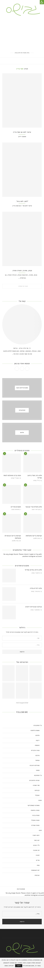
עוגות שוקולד (35, 820)
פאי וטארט (36, 785)
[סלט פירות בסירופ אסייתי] (9, 575)
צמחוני (37, 760)
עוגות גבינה (35, 815)
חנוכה (37, 855)
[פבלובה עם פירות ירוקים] (9, 612)
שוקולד (37, 795)
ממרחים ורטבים (34, 765)
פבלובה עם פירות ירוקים (33, 607)
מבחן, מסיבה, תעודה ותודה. (22, 270)
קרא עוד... (15, 354)
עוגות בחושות (35, 810)
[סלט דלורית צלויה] (9, 594)
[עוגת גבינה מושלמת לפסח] (11, 463)
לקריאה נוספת (9, 966)
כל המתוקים (38, 775)
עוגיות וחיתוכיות (34, 780)
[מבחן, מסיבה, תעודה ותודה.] (22, 239)
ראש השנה (36, 835)
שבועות (37, 875)
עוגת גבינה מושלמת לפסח (12, 475)
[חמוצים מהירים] (11, 494)
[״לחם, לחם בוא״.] (22, 170)
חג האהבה (36, 850)
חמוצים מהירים (16, 507)
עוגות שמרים (35, 825)
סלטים (37, 735)
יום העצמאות (35, 870)
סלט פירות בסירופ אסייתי (33, 570)
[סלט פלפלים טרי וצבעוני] (32, 494)
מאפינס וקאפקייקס (33, 805)
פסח (38, 865)
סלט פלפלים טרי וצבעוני (33, 507)
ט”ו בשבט (36, 845)
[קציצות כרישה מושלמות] (32, 523)
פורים (37, 860)
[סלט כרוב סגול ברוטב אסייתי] (32, 463)
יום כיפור (36, 840)
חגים (40, 830)
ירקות (37, 740)
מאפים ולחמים (35, 730)
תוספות (37, 745)
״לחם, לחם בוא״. (22, 201)
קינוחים (37, 790)
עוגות (40, 800)
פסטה (37, 770)
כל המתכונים (38, 725)
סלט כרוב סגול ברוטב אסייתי (34, 476)
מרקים (37, 755)
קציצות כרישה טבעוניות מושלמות (13, 537)
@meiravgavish (22, 702)
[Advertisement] (22, 34)
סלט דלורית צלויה (36, 588)
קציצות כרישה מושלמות (34, 536)
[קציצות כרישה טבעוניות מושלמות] (11, 523)
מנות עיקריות (35, 750)
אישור (19, 966)
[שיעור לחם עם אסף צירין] (22, 100)
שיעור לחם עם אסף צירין (22, 132)
